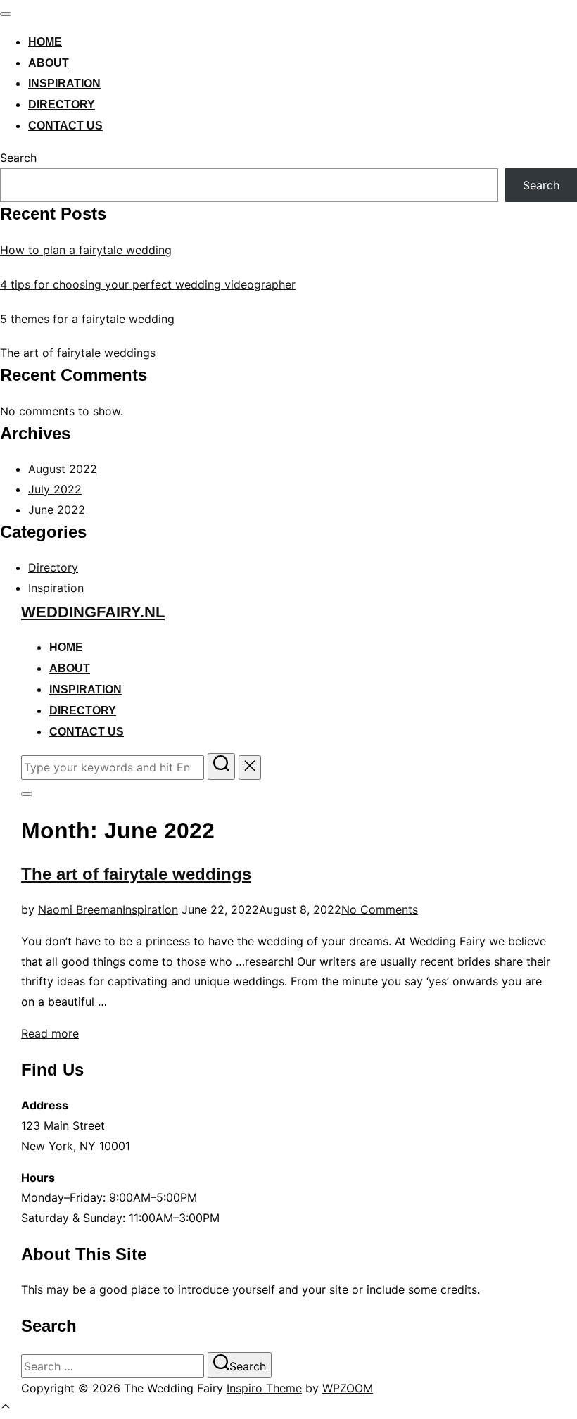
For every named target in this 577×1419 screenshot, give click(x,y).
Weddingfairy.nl (93, 612)
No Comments (379, 909)
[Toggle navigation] (5, 14)
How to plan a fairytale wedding (86, 250)
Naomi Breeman (80, 909)
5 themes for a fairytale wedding (87, 319)
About (48, 63)
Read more (50, 1033)
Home (45, 42)
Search (18, 158)
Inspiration (64, 83)
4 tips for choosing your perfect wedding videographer (148, 284)
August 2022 (62, 469)
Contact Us (65, 126)
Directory (61, 105)
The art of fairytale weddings (78, 353)
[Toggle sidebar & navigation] (26, 794)
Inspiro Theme (264, 1388)
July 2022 (55, 489)
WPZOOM (347, 1388)
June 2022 (56, 510)
